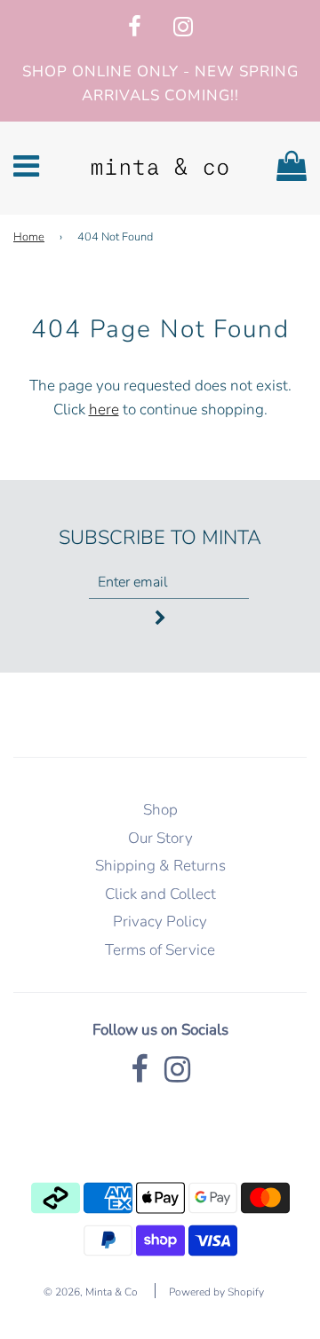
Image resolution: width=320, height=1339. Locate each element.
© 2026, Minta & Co (91, 1292)
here (104, 409)
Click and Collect (160, 894)
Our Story (160, 838)
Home (28, 237)
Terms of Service (160, 950)
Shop (160, 809)
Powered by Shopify (216, 1292)
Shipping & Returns (160, 865)
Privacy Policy (160, 921)
